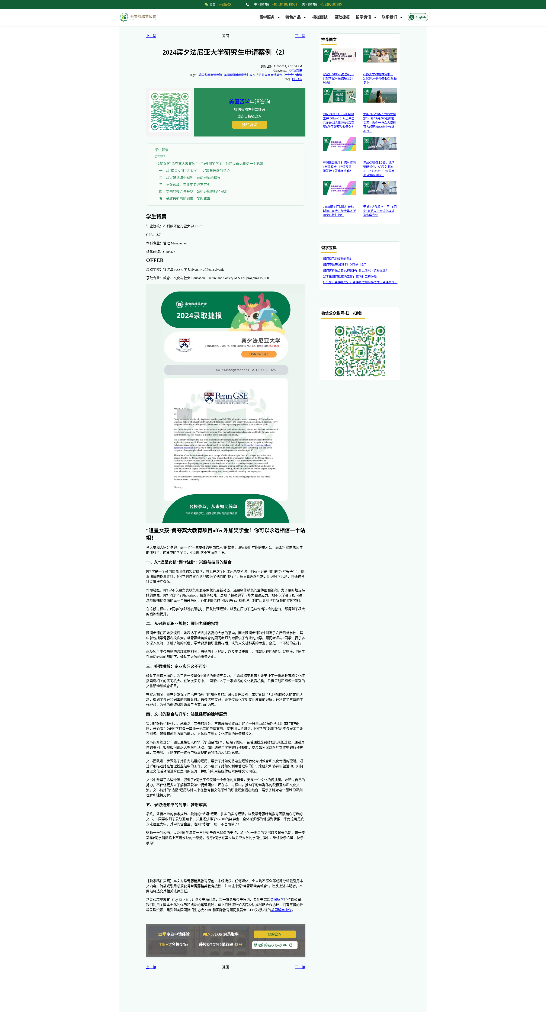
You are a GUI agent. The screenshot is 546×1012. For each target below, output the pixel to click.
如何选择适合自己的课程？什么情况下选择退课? (355, 270)
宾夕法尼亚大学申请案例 (266, 75)
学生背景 (161, 150)
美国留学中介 (281, 910)
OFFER (160, 156)
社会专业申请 (293, 75)
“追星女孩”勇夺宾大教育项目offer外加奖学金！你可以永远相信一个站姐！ (211, 164)
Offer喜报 (295, 70)
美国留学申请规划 (236, 75)
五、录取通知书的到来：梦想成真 (184, 198)
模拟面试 (320, 17)
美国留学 (239, 102)
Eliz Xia (297, 79)
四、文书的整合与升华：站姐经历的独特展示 (193, 191)
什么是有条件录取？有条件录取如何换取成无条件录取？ (360, 282)
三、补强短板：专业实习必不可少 (184, 185)
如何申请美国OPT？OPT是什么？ (345, 264)
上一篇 (151, 36)
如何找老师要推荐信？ (338, 258)
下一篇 (300, 36)
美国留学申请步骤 (210, 75)
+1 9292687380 (331, 4)
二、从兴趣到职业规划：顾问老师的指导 (190, 178)
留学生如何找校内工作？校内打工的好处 (350, 276)
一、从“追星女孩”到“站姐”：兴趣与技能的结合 (194, 171)
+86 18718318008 (284, 4)
